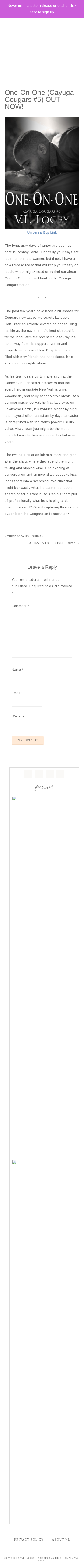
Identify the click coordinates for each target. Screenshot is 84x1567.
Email (17, 693)
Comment (20, 606)
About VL (61, 1539)
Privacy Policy (29, 1539)
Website (18, 716)
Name (17, 669)
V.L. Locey (27, 1558)
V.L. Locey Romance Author (42, 41)
